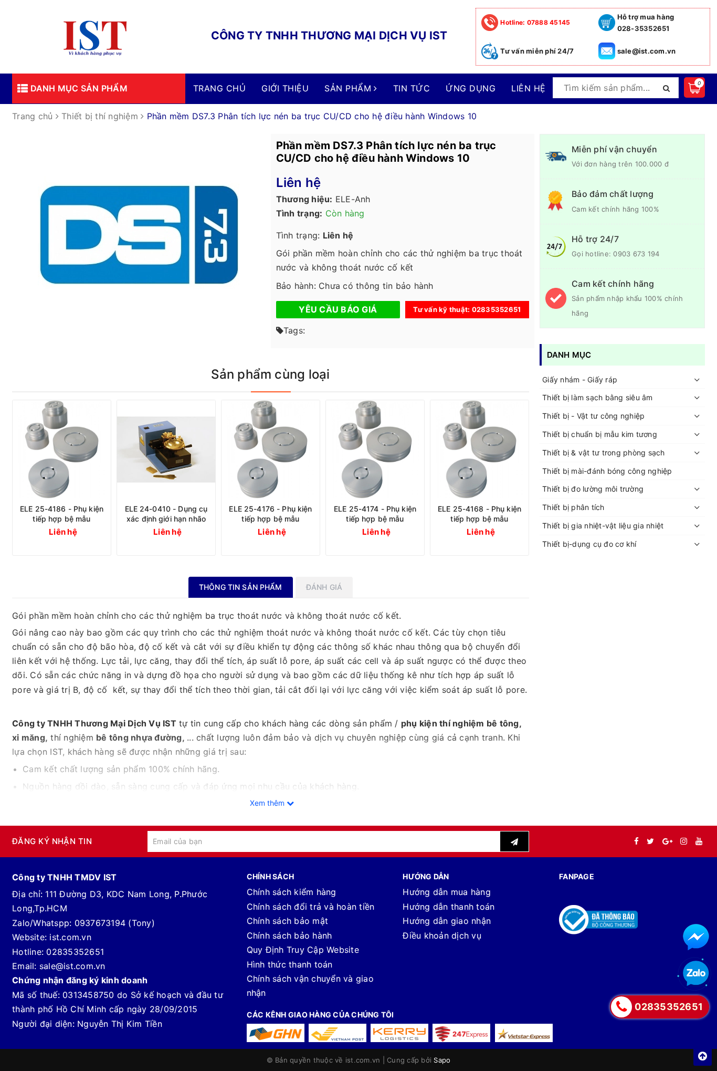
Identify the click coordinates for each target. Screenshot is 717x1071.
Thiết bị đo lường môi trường (593, 489)
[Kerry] (399, 1033)
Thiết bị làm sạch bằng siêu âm (597, 397)
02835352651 (75, 952)
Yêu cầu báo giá (338, 309)
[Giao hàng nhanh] (275, 1033)
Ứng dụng (470, 88)
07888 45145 (535, 22)
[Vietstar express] (524, 1033)
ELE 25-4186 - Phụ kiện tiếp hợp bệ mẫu (61, 513)
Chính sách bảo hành (289, 935)
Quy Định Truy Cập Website (303, 949)
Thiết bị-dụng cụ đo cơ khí (589, 543)
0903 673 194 (636, 253)
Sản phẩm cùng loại (270, 374)
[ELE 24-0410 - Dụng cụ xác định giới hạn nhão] (166, 449)
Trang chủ (219, 88)
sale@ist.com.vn (646, 51)
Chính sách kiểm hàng (291, 892)
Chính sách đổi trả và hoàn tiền (311, 906)
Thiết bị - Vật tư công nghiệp (593, 416)
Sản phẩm (349, 88)
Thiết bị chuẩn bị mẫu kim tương (599, 434)
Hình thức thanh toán (290, 964)
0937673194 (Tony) (115, 923)
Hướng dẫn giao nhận (447, 921)
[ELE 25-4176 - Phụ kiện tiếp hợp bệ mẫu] (271, 449)
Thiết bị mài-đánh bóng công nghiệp (607, 470)
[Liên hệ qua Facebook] (696, 937)
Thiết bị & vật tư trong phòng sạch (603, 452)
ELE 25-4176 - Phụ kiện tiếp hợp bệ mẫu (270, 513)
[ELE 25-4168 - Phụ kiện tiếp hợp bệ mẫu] (479, 449)
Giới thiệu (285, 88)
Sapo (442, 1060)
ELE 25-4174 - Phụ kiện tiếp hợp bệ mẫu (375, 513)
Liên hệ (528, 88)
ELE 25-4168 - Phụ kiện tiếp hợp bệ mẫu (479, 513)
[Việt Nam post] (337, 1033)
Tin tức (411, 88)
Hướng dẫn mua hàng (447, 892)
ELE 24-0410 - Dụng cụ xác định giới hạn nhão (166, 513)
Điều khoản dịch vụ (442, 935)
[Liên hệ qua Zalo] (696, 974)
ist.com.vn (70, 937)
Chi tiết (81, 531)
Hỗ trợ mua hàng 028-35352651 (645, 23)
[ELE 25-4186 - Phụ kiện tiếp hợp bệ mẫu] (62, 449)
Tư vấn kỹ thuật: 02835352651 (467, 309)
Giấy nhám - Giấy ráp (579, 379)
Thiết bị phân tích (573, 507)
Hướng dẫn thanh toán (448, 906)
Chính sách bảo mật (288, 921)
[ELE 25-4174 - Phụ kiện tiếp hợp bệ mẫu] (375, 449)
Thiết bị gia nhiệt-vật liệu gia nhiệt (602, 525)
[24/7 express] (461, 1033)
